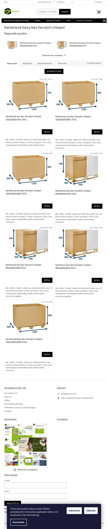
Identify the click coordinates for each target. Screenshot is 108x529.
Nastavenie (18, 522)
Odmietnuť (74, 510)
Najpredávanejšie (45, 63)
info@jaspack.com (68, 393)
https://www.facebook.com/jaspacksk (77, 398)
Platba (7, 400)
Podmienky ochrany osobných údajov (20, 407)
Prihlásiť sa (13, 503)
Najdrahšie (27, 63)
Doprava (60, 2)
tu (38, 515)
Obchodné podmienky (13, 404)
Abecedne (62, 63)
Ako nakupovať (44, 2)
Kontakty (8, 411)
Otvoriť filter (54, 71)
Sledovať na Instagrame (27, 469)
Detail (47, 132)
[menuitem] (17, 20)
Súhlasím (91, 510)
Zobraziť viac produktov (52, 55)
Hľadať (64, 11)
